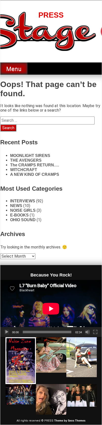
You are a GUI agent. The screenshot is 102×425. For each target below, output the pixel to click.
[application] (51, 308)
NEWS (16, 206)
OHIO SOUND (23, 220)
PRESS (51, 15)
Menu (14, 68)
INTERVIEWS (22, 201)
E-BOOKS (19, 215)
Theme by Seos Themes (69, 420)
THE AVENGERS (26, 160)
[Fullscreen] (95, 332)
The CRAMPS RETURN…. (34, 165)
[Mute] (87, 332)
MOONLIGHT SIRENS (30, 155)
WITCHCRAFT (23, 170)
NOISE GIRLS (23, 210)
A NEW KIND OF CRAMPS (34, 174)
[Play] (6, 332)
